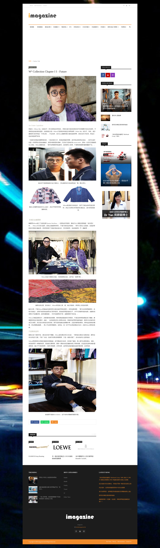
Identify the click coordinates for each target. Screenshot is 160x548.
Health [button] (48, 27)
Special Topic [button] (113, 27)
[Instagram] (129, 5)
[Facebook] (124, 5)
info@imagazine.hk (81, 527)
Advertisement (38, 5)
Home (32, 27)
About (31, 5)
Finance (106, 154)
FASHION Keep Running (36, 456)
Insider (39, 27)
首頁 (30, 61)
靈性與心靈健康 (116, 115)
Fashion (31, 441)
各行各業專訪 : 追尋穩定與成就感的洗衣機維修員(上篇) (115, 491)
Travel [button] (64, 27)
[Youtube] (127, 5)
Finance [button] (77, 27)
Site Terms (108, 541)
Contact (45, 5)
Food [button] (103, 27)
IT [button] (70, 27)
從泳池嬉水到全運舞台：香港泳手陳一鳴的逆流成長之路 (115, 483)
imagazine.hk (41, 541)
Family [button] (56, 27)
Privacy (114, 541)
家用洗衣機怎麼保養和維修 (120, 124)
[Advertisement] (80, 43)
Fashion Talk (32, 67)
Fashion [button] (95, 27)
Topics (123, 27)
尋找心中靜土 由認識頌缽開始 (47, 477)
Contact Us (128, 541)
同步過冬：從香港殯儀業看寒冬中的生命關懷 (112, 487)
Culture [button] (86, 27)
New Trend (55, 441)
